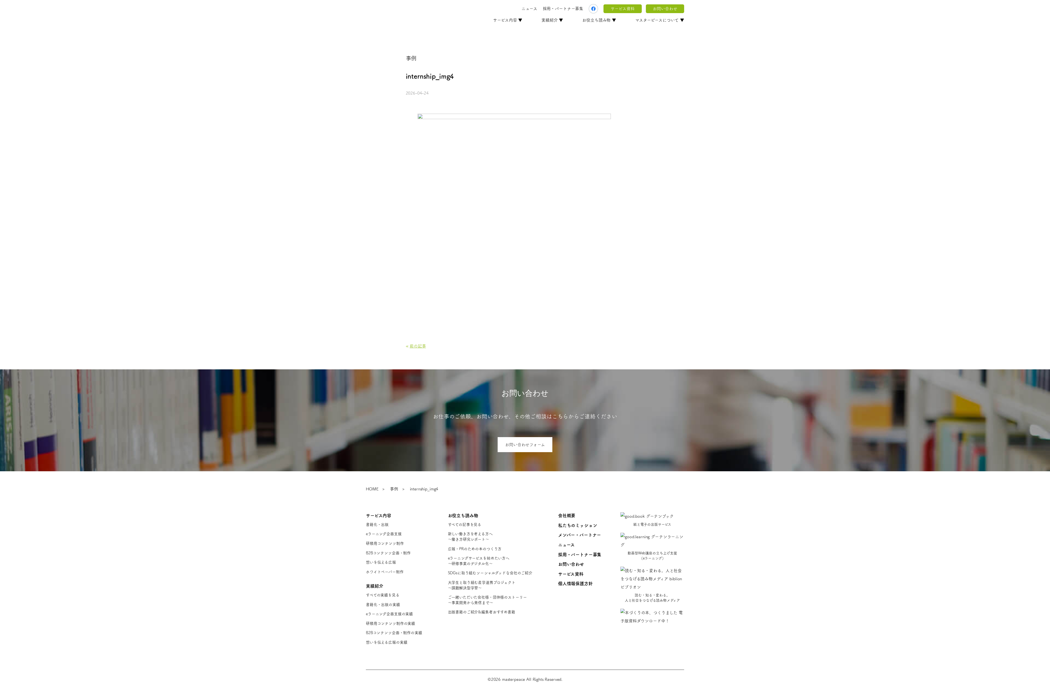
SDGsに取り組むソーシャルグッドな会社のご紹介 (490, 573)
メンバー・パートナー (579, 535)
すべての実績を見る (382, 595)
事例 (394, 489)
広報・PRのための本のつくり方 (475, 549)
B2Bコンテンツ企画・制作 (388, 553)
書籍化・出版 (377, 524)
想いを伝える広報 (381, 562)
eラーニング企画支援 (384, 534)
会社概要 (566, 515)
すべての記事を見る (465, 524)
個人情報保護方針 (575, 583)
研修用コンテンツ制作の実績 (390, 623)
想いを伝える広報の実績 (386, 642)
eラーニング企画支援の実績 (389, 614)
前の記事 (418, 346)
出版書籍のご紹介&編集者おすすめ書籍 (481, 612)
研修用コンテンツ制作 (385, 543)
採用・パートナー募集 (563, 9)
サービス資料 (622, 9)
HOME (372, 489)
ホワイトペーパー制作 (385, 572)
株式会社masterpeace (395, 8)
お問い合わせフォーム (525, 445)
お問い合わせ (665, 9)
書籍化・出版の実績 (383, 604)
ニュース (529, 9)
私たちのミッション (577, 525)
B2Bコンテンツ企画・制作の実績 (394, 633)
